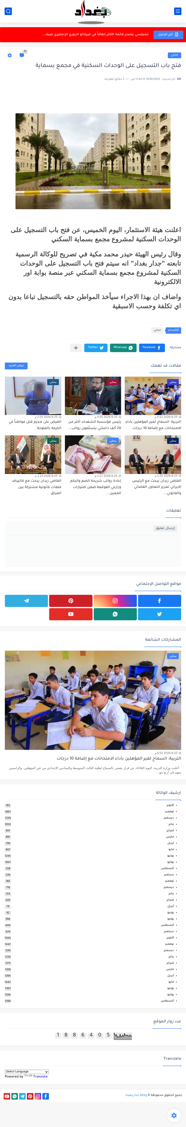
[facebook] (159, 601)
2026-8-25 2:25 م (46, 417)
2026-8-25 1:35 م (166, 475)
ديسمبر (169, 818)
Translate (40, 1077)
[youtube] (70, 614)
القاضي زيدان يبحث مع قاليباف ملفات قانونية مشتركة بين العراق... (36, 487)
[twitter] (159, 614)
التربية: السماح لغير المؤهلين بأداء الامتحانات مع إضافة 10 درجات (119, 759)
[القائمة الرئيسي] (177, 11)
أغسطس (167, 868)
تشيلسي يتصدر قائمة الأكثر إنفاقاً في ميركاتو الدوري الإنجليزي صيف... (95, 34)
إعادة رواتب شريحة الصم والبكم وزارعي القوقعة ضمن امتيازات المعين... (95, 487)
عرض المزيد (16, 365)
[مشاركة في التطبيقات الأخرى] (76, 348)
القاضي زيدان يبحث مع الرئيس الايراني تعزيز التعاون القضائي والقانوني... (156, 487)
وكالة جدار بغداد (136, 1095)
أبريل (170, 843)
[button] (152, 348)
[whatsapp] (115, 614)
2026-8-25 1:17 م (106, 476)
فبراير (170, 830)
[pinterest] (70, 601)
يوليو (170, 862)
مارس (170, 837)
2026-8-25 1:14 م (46, 476)
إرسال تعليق (165, 528)
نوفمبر (169, 811)
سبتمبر (169, 875)
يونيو (170, 856)
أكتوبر (170, 805)
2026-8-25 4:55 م (106, 417)
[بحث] (8, 11)
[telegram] (26, 601)
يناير (171, 824)
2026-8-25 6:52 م (166, 417)
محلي (174, 55)
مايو (171, 849)
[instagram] (115, 601)
